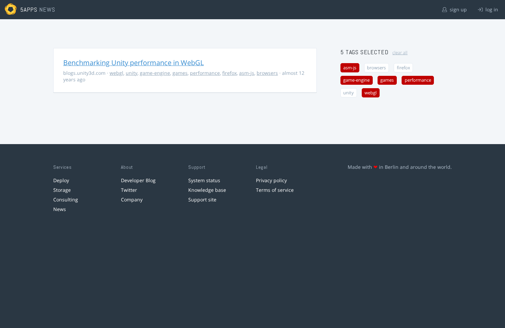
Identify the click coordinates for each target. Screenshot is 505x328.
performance (205, 73)
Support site (202, 199)
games (180, 73)
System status (204, 180)
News (59, 209)
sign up (457, 9)
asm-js (246, 73)
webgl (116, 73)
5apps (29, 9)
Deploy (61, 180)
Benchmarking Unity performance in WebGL (133, 62)
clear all (399, 53)
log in (491, 9)
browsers (267, 73)
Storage (62, 190)
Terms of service (275, 190)
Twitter (129, 190)
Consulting (65, 199)
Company (132, 199)
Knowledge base (207, 190)
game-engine (155, 73)
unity (131, 73)
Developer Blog (138, 180)
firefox (229, 73)
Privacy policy (271, 180)
